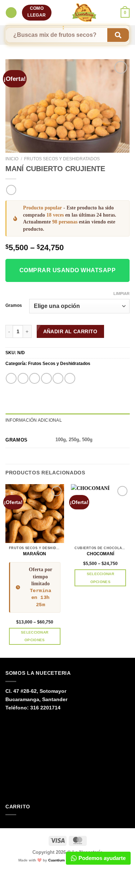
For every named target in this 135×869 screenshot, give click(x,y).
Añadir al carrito (70, 331)
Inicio (11, 158)
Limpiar (121, 293)
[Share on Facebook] (23, 378)
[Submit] (118, 35)
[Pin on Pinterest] (58, 378)
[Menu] (11, 12)
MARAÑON (34, 553)
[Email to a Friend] (46, 378)
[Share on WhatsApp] (11, 378)
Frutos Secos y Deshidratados (62, 158)
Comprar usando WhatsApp (67, 270)
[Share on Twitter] (34, 378)
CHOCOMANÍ (100, 553)
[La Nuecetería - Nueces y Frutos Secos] (84, 12)
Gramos (13, 305)
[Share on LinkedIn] (69, 378)
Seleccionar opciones (34, 636)
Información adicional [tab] (33, 420)
